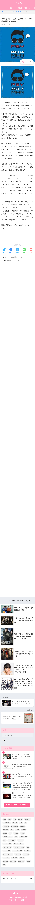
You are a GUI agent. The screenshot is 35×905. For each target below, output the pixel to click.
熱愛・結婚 (13, 861)
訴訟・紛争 (21, 861)
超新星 (28, 861)
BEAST (20, 819)
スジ (28, 847)
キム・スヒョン (7, 847)
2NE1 (9, 819)
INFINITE (22, 826)
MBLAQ (23, 829)
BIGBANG (27, 819)
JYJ (12, 829)
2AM (4, 819)
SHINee (16, 833)
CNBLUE (14, 822)
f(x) (26, 822)
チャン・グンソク (17, 850)
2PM (15, 819)
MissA (5, 833)
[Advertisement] (17, 347)
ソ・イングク (6, 850)
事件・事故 (14, 857)
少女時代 (22, 857)
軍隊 (4, 864)
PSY (9, 260)
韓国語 (20, 8)
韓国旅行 (23, 900)
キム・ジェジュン (18, 843)
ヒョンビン (6, 857)
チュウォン (27, 850)
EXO (21, 822)
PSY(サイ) (17, 260)
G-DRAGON (14, 826)
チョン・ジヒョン (7, 854)
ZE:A (4, 840)
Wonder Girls (23, 836)
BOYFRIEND (6, 822)
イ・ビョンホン (7, 843)
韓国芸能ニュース (16, 257)
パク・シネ (18, 854)
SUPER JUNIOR (7, 836)
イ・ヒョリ (21, 840)
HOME (19, 893)
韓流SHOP (12, 8)
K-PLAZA (18, 3)
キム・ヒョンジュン (19, 847)
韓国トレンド (28, 8)
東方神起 (5, 861)
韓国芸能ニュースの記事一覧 (16, 804)
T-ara (15, 836)
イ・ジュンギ (11, 840)
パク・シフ (26, 854)
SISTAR (22, 833)
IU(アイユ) (6, 829)
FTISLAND (6, 826)
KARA (17, 829)
